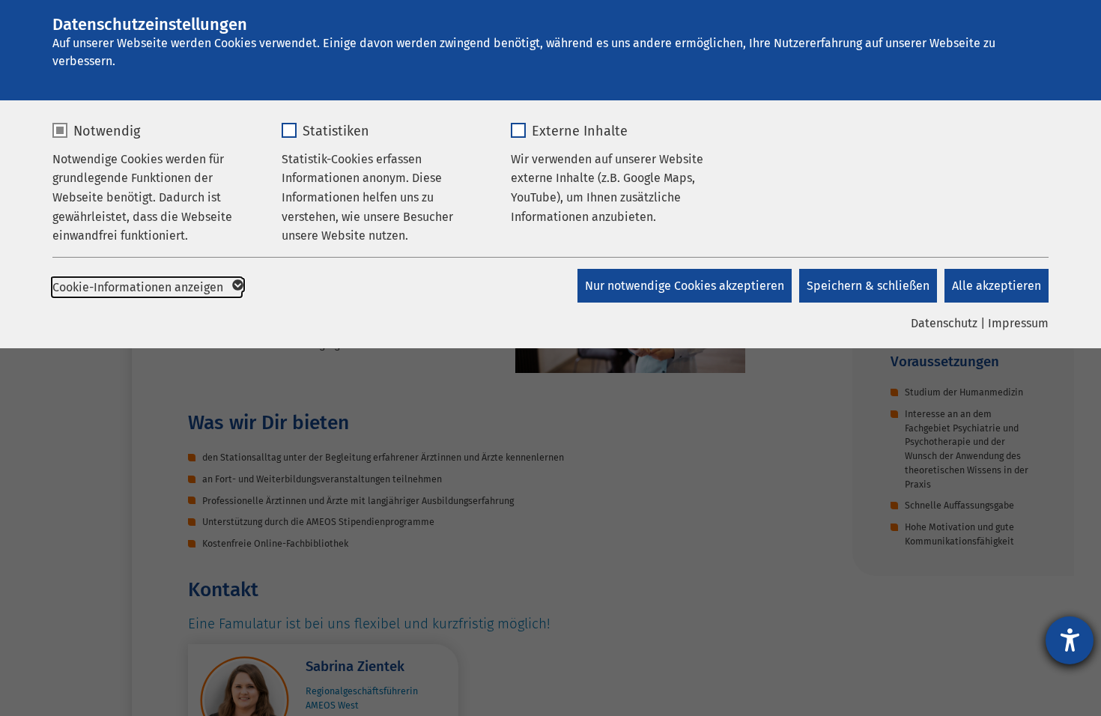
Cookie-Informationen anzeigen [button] (139, 287)
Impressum (1018, 323)
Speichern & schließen (868, 286)
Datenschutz (944, 323)
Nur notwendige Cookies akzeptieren (684, 286)
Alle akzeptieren (996, 286)
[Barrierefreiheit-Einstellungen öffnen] (1070, 640)
